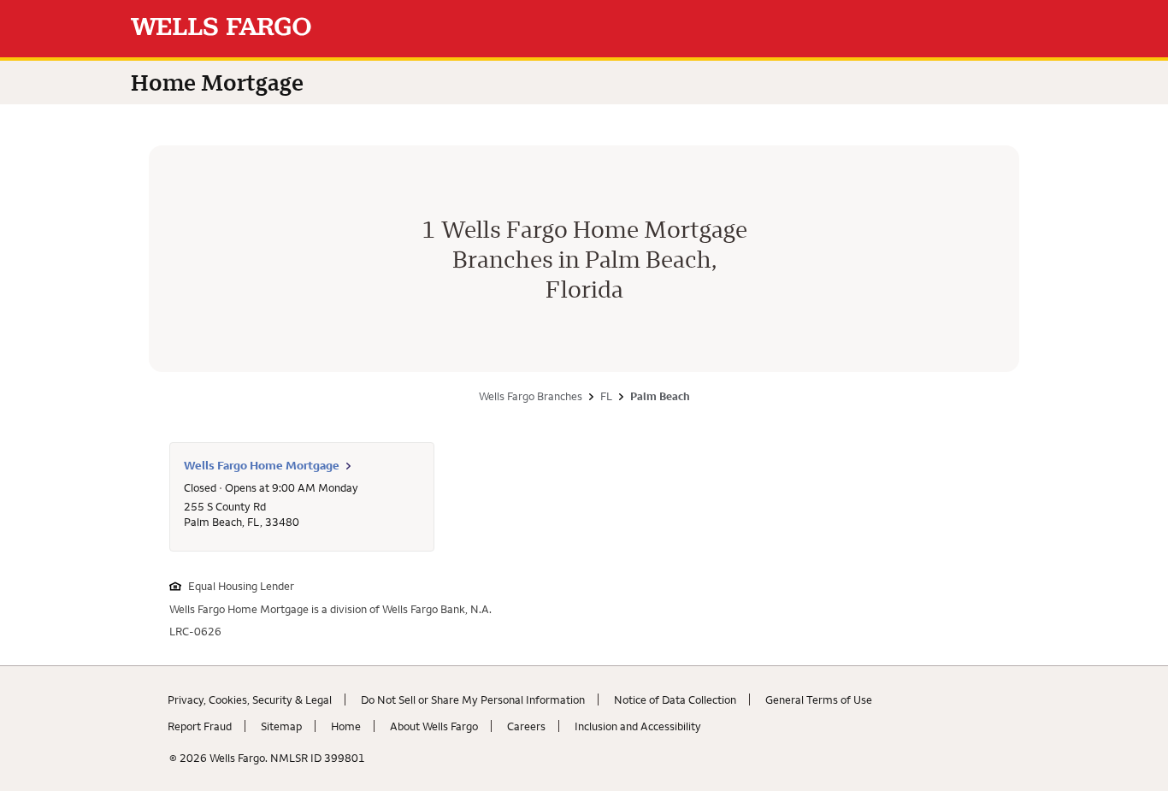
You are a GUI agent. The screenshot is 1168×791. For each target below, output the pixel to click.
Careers (526, 726)
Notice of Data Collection (675, 699)
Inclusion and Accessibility (638, 726)
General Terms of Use (818, 699)
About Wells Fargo (434, 726)
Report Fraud (200, 726)
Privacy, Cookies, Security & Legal (250, 699)
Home (346, 726)
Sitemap (281, 726)
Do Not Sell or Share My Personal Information (473, 699)
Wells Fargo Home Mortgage (261, 465)
